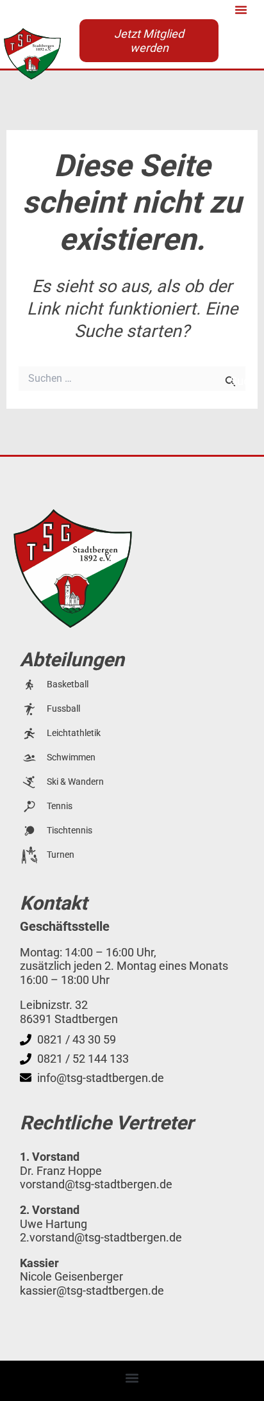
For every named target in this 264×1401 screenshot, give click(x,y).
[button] (241, 9)
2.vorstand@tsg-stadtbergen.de (101, 1237)
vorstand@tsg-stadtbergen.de (96, 1184)
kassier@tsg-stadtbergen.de (92, 1290)
